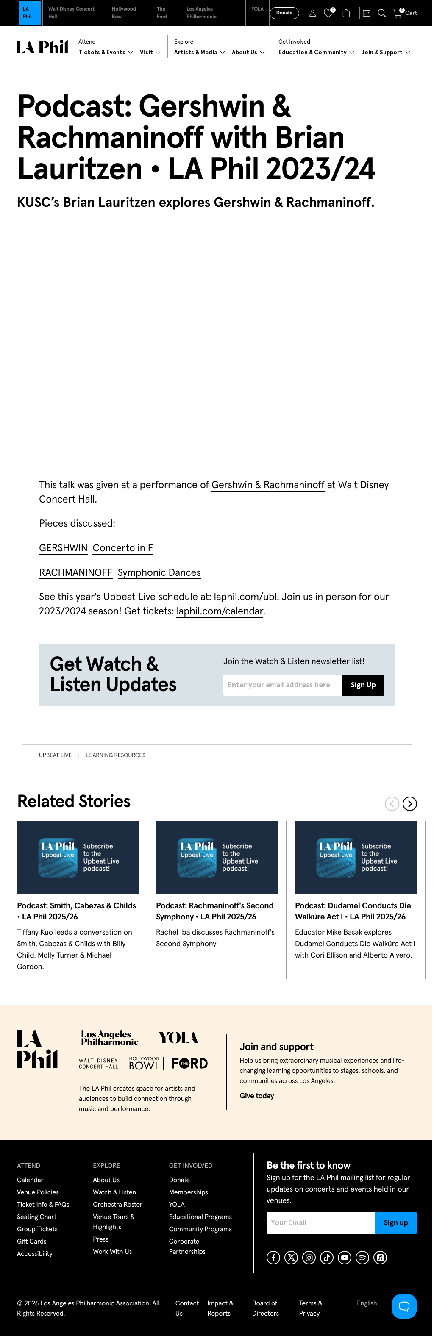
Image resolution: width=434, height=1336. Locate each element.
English (367, 1303)
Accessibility (35, 1254)
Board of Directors (265, 1308)
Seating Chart (36, 1217)
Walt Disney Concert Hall (71, 13)
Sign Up (363, 685)
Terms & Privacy (310, 1308)
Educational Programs (200, 1217)
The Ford (162, 13)
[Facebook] (273, 1257)
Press (100, 1239)
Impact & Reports (220, 1308)
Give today (256, 1096)
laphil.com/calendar (219, 612)
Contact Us (187, 1308)
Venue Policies (38, 1192)
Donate (284, 13)
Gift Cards (31, 1242)
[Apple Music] (380, 1257)
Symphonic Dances (159, 573)
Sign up (396, 1223)
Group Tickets (37, 1229)
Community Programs (200, 1229)
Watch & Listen (114, 1192)
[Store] (347, 13)
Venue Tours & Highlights (113, 1222)
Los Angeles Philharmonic (201, 13)
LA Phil (27, 13)
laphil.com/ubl (245, 597)
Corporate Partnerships (187, 1247)
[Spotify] (362, 1257)
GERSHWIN (63, 549)
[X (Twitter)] (291, 1257)
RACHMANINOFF (76, 573)
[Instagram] (309, 1257)
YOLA (257, 9)
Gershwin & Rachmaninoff (268, 486)
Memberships (188, 1192)
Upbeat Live (55, 755)
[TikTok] (327, 1257)
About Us (106, 1180)
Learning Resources (115, 755)
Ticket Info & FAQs (43, 1205)
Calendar (30, 1180)
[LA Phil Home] (42, 46)
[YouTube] (344, 1257)
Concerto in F (122, 549)
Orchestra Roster (117, 1205)
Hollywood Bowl (124, 13)
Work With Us (112, 1252)
